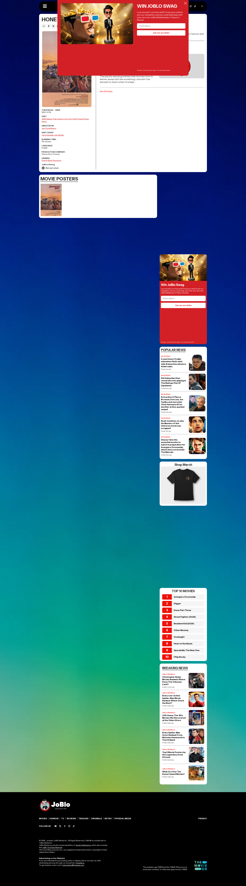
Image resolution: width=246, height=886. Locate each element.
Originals (96, 818)
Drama (44, 160)
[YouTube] (56, 826)
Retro (108, 818)
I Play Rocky (180, 657)
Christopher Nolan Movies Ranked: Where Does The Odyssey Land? (173, 681)
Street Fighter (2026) (185, 617)
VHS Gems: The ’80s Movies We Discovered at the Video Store (174, 717)
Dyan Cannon (58, 119)
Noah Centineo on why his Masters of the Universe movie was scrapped (172, 425)
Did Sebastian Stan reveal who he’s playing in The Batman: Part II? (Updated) (173, 382)
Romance (57, 160)
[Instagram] (191, 6)
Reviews (71, 818)
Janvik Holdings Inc (83, 845)
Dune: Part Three (182, 610)
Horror (54, 818)
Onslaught (179, 637)
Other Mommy (181, 630)
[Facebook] (65, 826)
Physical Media (122, 818)
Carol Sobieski (48, 135)
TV (62, 818)
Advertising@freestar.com (73, 865)
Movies (43, 818)
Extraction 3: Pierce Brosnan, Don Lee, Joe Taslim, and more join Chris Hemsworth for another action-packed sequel (172, 403)
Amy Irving (68, 119)
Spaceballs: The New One (186, 650)
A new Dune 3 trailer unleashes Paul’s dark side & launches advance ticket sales (173, 363)
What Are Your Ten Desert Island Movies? (173, 772)
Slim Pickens (78, 119)
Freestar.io (80, 863)
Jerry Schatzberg (49, 128)
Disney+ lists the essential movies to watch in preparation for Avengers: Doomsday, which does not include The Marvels (173, 446)
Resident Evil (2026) (184, 623)
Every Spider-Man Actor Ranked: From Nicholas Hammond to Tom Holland (173, 736)
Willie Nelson (47, 119)
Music (50, 160)
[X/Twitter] (60, 826)
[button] (45, 6)
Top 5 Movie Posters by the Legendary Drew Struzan (174, 754)
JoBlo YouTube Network (52, 847)
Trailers (83, 818)
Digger (177, 603)
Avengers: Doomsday (185, 597)
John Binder (59, 135)
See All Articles (106, 91)
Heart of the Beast (183, 643)
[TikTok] (195, 6)
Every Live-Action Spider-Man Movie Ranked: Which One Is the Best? (173, 699)
